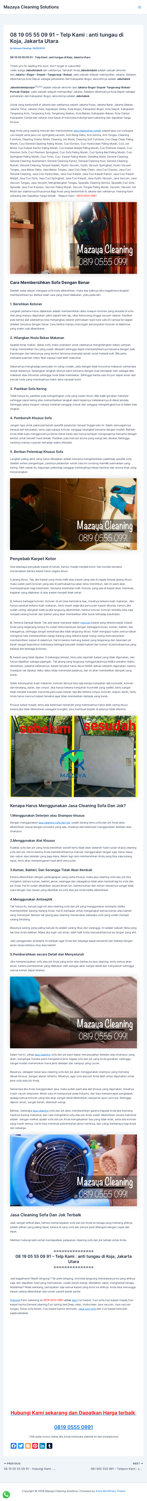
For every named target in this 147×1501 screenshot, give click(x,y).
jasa (74, 1300)
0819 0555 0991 (73, 1427)
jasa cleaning (43, 1054)
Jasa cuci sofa (87, 1308)
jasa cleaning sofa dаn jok (54, 822)
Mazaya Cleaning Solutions (31, 7)
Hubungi (15, 1300)
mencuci (85, 622)
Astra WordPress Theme (110, 1491)
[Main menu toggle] (139, 7)
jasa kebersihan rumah (87, 130)
